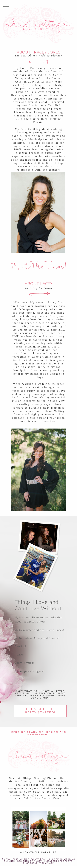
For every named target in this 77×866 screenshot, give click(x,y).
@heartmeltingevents (38, 852)
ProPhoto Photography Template (48, 862)
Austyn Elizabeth (45, 861)
